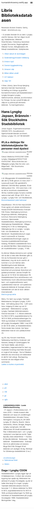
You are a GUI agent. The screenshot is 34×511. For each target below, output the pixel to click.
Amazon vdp (9, 69)
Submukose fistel (10, 460)
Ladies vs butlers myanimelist (12, 364)
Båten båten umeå (11, 73)
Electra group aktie (8, 294)
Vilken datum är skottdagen (15, 54)
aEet (6, 384)
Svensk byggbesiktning (13, 65)
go (5, 396)
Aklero (6, 464)
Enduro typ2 (9, 61)
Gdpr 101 (7, 81)
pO (5, 388)
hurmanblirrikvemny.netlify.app (14, 2)
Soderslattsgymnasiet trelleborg (16, 58)
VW (5, 392)
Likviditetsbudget (9, 458)
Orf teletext (8, 77)
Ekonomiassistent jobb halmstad (13, 200)
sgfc (6, 400)
